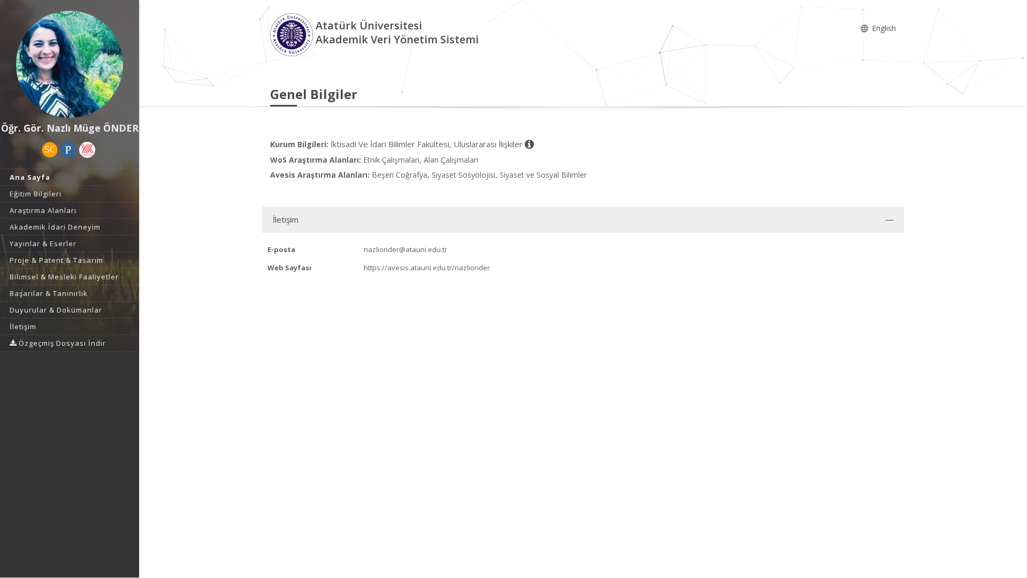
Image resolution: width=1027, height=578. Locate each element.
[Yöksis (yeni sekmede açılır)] (87, 150)
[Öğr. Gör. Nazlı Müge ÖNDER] (69, 64)
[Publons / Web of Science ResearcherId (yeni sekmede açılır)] (68, 150)
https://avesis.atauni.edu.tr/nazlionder (427, 267)
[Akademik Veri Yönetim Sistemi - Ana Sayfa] (293, 34)
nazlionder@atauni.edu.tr (405, 249)
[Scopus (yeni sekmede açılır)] (50, 150)
